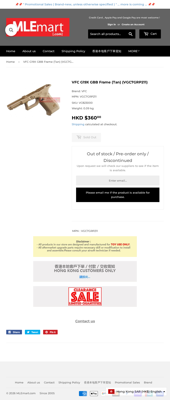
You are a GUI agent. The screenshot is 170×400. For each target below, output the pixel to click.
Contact (49, 51)
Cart (153, 34)
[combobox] (111, 34)
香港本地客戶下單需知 (106, 51)
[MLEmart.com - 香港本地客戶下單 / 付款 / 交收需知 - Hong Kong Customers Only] (85, 280)
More (132, 51)
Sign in (112, 24)
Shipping (78, 124)
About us (29, 51)
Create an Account (133, 24)
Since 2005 (47, 393)
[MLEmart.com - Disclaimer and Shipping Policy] (85, 256)
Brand (148, 382)
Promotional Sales (127, 382)
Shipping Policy (73, 51)
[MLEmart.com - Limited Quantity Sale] (85, 305)
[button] (136, 391)
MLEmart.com (26, 393)
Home (10, 51)
